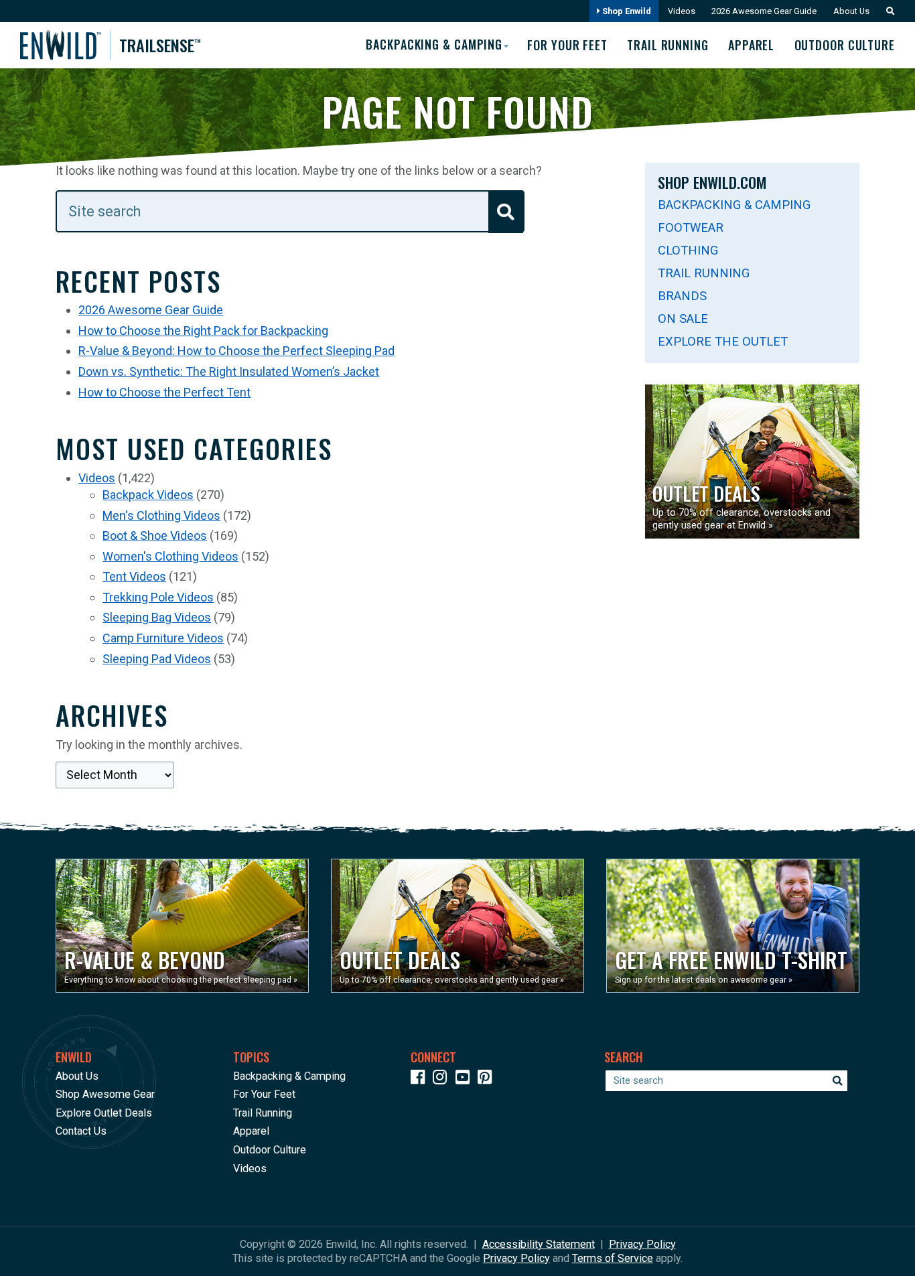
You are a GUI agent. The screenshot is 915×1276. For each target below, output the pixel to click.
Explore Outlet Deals (104, 1113)
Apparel (751, 45)
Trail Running (668, 45)
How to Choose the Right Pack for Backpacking (203, 331)
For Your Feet (567, 45)
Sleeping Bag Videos (156, 617)
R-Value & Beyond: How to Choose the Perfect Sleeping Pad (236, 351)
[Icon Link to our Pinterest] (488, 1079)
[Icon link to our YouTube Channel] (465, 1079)
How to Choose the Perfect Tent (164, 392)
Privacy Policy (642, 1244)
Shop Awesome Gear (105, 1094)
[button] (887, 11)
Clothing (688, 250)
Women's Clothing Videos (170, 556)
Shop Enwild (625, 11)
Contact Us (81, 1131)
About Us (851, 11)
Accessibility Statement (538, 1244)
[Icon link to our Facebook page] (421, 1079)
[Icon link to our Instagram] (443, 1079)
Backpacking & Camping (734, 205)
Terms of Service (612, 1258)
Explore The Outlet (723, 341)
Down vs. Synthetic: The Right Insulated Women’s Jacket (228, 371)
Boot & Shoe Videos (154, 535)
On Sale (683, 318)
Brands (682, 296)
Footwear (690, 227)
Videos (681, 11)
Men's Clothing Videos (161, 515)
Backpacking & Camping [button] (434, 44)
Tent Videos (134, 576)
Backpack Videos (148, 495)
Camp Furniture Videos (163, 638)
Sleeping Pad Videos (156, 659)
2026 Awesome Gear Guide (764, 11)
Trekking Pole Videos (158, 597)
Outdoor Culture (844, 45)
